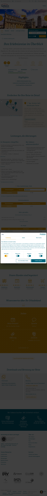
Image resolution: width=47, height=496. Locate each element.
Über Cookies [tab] (39, 237)
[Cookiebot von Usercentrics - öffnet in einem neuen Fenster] (41, 234)
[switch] (17, 256)
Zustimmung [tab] (8, 237)
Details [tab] (23, 237)
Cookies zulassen (38, 260)
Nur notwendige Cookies (23, 260)
